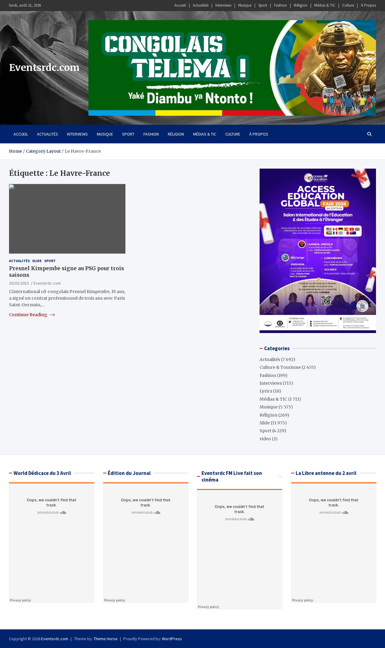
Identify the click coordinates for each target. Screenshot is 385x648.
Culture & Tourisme (280, 367)
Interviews (223, 5)
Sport (262, 5)
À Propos (368, 5)
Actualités (200, 5)
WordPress (172, 638)
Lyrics (266, 391)
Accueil (180, 5)
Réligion (300, 5)
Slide (37, 260)
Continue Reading (28, 314)
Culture (348, 5)
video (265, 439)
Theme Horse (106, 638)
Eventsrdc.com (44, 68)
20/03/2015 (19, 283)
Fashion (280, 5)
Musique (244, 5)
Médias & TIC (324, 5)
